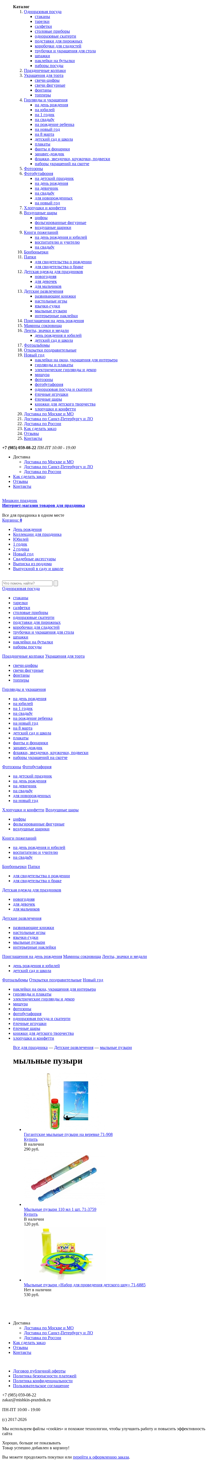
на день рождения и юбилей (61, 237)
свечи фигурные (50, 85)
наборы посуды (49, 65)
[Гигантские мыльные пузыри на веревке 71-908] (65, 1129)
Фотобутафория (38, 173)
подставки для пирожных (58, 41)
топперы (43, 95)
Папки (30, 257)
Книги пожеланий (41, 232)
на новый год (47, 129)
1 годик (20, 544)
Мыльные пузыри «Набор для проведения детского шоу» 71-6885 (85, 1284)
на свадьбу (44, 119)
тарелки (42, 21)
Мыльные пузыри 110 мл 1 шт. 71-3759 (60, 1209)
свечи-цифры (47, 80)
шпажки (42, 55)
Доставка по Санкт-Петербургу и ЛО (58, 418)
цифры (41, 217)
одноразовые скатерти (55, 36)
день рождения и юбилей (58, 335)
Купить (31, 1139)
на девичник (46, 188)
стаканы (42, 16)
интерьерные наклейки (56, 315)
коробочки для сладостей (58, 46)
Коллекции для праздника (37, 534)
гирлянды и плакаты (54, 364)
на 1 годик (44, 114)
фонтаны (43, 90)
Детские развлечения (43, 291)
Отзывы (31, 433)
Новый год (34, 355)
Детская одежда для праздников (53, 271)
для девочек (46, 281)
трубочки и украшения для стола (65, 51)
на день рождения (51, 104)
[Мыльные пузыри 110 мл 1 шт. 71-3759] (65, 1204)
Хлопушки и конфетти (45, 207)
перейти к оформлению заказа (101, 1457)
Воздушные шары (40, 212)
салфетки (43, 26)
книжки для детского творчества (65, 404)
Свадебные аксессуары (34, 558)
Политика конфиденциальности (43, 1380)
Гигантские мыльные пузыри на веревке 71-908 (68, 1134)
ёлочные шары (48, 399)
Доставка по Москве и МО (49, 414)
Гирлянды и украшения (45, 100)
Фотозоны (33, 168)
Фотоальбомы (37, 345)
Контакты (33, 438)
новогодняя (45, 276)
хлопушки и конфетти (55, 409)
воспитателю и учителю (57, 242)
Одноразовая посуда (43, 11)
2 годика (21, 549)
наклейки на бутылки (55, 60)
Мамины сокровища (43, 325)
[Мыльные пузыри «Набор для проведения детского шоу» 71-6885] (65, 1280)
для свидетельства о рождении (63, 261)
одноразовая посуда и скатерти (63, 389)
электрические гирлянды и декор (65, 369)
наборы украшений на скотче (62, 163)
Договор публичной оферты (39, 1371)
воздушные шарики (53, 227)
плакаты (42, 144)
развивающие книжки (55, 296)
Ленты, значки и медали (46, 330)
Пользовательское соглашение (41, 1385)
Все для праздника (30, 1047)
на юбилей (45, 109)
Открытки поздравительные (50, 350)
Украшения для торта (43, 75)
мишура (42, 374)
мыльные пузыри (51, 310)
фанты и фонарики (52, 149)
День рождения (27, 529)
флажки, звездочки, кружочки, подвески (72, 158)
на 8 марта (44, 134)
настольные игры (51, 301)
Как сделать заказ (40, 428)
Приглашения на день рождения (54, 320)
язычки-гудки (47, 306)
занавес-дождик (49, 154)
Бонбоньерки (36, 252)
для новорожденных (54, 198)
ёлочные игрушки (51, 394)
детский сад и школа (54, 139)
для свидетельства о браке (59, 266)
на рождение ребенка (54, 124)
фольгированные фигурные (60, 222)
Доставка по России (42, 423)
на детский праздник (54, 178)
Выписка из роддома (32, 563)
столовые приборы (52, 31)
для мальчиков (48, 286)
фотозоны (44, 379)
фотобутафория (49, 384)
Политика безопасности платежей (44, 1376)
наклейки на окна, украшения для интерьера (76, 360)
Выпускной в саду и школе (38, 568)
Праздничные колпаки (45, 70)
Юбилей (21, 539)
